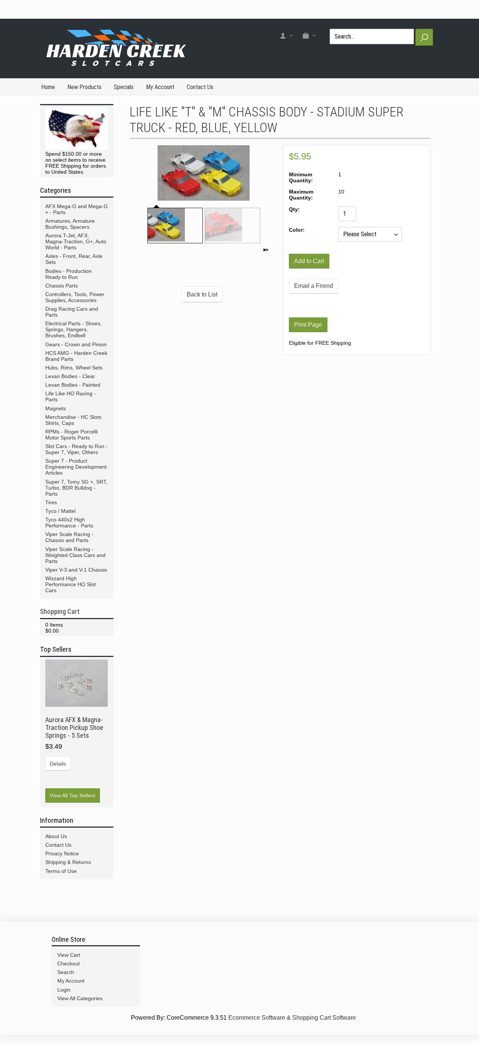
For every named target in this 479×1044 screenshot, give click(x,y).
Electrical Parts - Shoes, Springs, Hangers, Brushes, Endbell (73, 329)
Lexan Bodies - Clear (70, 376)
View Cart (68, 955)
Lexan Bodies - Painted (72, 385)
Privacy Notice (62, 853)
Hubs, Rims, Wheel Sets (74, 368)
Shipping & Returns (68, 862)
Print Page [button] (308, 325)
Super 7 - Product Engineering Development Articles (76, 467)
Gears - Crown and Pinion (76, 344)
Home (48, 87)
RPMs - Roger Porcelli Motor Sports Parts (71, 435)
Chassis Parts (61, 286)
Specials (124, 87)
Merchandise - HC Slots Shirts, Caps (73, 420)
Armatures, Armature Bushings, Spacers (70, 224)
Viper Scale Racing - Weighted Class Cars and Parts (75, 555)
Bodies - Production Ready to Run (68, 274)
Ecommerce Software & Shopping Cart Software (292, 1017)
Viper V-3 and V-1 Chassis (76, 570)
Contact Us (200, 87)
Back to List (202, 294)
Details (58, 764)
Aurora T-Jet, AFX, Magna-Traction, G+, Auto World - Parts (75, 241)
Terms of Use (61, 871)
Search (65, 972)
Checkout (68, 964)
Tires (51, 502)
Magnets (55, 408)
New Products (84, 87)
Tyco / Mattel (60, 511)
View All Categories (80, 998)
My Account (160, 87)
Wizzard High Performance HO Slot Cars (70, 584)
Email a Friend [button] (313, 286)
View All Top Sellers (72, 795)
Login (63, 990)
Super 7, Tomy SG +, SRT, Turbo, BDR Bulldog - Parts (76, 488)
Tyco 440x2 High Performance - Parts (69, 523)
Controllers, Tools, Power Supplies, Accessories (74, 297)
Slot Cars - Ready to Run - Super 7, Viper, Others (76, 449)
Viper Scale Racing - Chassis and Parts (69, 537)
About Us (56, 836)
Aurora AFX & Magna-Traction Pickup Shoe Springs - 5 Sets (74, 727)
